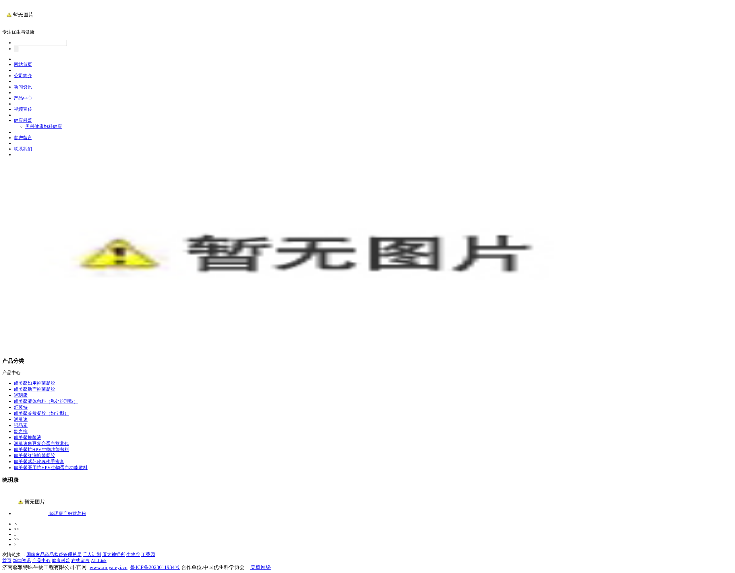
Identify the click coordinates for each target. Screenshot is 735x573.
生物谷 (133, 554)
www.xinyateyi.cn (108, 567)
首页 (6, 560)
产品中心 (23, 98)
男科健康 (34, 126)
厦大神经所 (113, 554)
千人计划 (92, 554)
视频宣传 (23, 109)
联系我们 (23, 148)
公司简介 (23, 75)
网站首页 (23, 64)
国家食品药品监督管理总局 (54, 554)
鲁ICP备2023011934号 (155, 567)
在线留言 (80, 560)
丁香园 (148, 554)
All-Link (99, 560)
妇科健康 (53, 126)
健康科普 (23, 120)
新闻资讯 (23, 86)
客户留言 (23, 137)
